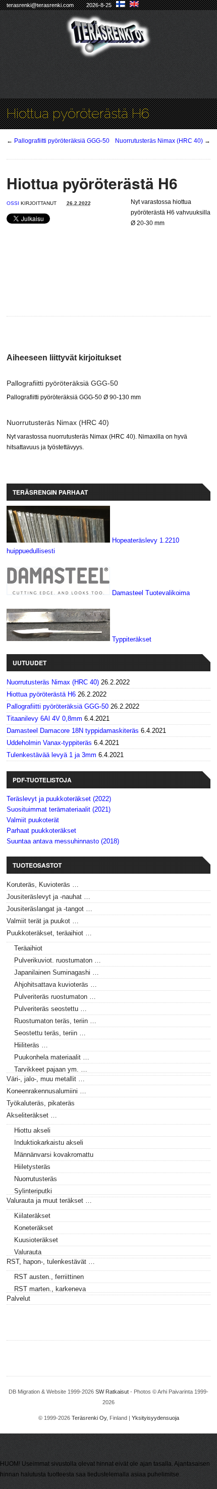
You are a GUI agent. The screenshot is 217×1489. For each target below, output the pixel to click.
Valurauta (27, 1252)
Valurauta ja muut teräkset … (49, 1200)
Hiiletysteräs (32, 1167)
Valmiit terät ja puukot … (43, 921)
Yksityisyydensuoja (155, 1418)
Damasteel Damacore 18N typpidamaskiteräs (73, 730)
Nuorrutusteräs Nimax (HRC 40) (159, 140)
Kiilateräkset (32, 1215)
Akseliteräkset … (32, 1115)
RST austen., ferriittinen (49, 1277)
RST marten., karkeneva (50, 1289)
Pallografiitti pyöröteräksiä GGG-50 (62, 140)
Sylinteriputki (33, 1191)
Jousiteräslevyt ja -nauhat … (48, 896)
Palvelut (18, 1298)
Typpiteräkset (131, 639)
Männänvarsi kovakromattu (53, 1154)
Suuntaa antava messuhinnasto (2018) (63, 841)
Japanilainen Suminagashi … (56, 972)
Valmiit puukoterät (33, 820)
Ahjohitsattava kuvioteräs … (55, 984)
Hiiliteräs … (31, 1045)
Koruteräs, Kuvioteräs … (43, 884)
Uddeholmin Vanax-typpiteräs (49, 743)
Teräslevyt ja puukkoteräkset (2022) (59, 799)
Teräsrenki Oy (89, 1418)
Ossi (13, 203)
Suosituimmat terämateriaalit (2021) (59, 809)
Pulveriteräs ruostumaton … (55, 996)
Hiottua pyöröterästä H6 (41, 694)
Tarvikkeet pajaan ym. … (50, 1069)
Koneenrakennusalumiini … (46, 1091)
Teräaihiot (28, 948)
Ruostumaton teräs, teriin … (55, 1021)
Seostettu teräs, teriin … (50, 1033)
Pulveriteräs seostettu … (50, 1009)
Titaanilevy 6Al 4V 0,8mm (44, 718)
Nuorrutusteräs (35, 1179)
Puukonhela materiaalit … (51, 1057)
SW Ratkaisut (112, 1392)
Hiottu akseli (32, 1130)
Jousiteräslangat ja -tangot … (49, 909)
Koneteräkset (33, 1228)
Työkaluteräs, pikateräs (41, 1103)
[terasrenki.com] (108, 51)
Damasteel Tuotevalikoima (151, 593)
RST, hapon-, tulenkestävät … (51, 1261)
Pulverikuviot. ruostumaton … (57, 960)
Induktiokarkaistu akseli (48, 1142)
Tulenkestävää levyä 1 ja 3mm (51, 755)
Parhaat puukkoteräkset (41, 830)
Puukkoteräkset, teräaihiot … (49, 933)
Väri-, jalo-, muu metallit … (46, 1079)
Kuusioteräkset (36, 1240)
